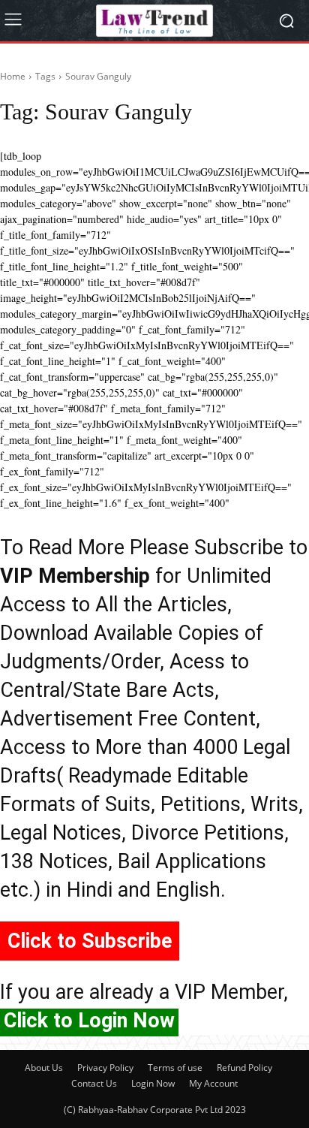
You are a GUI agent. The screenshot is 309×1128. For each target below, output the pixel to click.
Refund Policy (244, 1067)
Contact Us (94, 1083)
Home (13, 76)
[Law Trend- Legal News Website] (154, 20)
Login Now (153, 1083)
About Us (44, 1067)
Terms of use (175, 1067)
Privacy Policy (105, 1067)
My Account (213, 1083)
